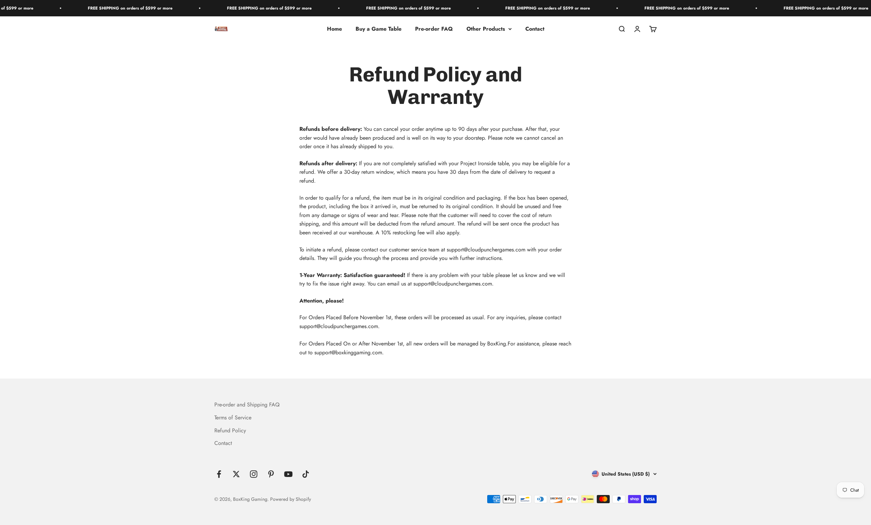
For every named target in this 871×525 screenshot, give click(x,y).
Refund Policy (230, 430)
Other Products (485, 29)
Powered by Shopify (290, 499)
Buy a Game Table (378, 29)
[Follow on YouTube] (288, 474)
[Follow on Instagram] (253, 474)
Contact (534, 29)
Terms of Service (232, 417)
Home (334, 29)
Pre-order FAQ (434, 29)
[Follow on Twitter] (236, 474)
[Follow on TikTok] (305, 474)
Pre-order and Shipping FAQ (247, 404)
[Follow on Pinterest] (271, 474)
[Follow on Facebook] (219, 474)
